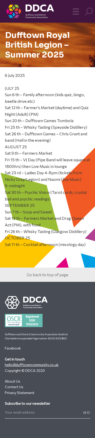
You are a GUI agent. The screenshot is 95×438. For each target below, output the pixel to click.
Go (86, 412)
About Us (12, 381)
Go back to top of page (47, 274)
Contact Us (14, 387)
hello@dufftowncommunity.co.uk (32, 364)
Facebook (13, 348)
